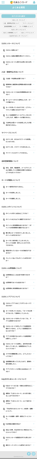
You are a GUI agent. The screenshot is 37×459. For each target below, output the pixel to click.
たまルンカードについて (18, 20)
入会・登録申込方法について (11, 23)
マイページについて (28, 23)
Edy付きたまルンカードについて (18, 36)
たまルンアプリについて (27, 33)
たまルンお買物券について (10, 33)
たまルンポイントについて (18, 29)
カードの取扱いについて (26, 26)
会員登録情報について (10, 26)
